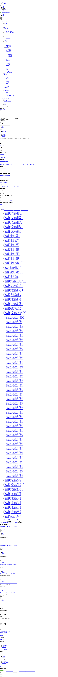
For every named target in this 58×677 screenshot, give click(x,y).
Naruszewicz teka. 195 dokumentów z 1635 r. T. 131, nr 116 (14, 413)
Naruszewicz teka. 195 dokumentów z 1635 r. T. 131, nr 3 (14, 320)
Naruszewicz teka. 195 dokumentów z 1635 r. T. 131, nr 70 (14, 375)
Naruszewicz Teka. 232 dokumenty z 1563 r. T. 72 (11, 268)
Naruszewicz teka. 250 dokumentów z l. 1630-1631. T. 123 (12, 309)
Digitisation (7, 94)
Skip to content (4, 2)
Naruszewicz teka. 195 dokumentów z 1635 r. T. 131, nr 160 (14, 449)
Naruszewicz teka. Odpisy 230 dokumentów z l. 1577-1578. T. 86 (13, 279)
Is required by (8, 85)
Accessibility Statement (7, 101)
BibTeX (3, 127)
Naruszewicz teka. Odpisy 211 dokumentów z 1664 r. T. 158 (12, 499)
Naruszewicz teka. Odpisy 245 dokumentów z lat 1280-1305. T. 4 (13, 212)
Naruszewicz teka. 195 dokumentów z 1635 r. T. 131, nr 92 (14, 393)
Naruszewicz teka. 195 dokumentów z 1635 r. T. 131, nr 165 (14, 452)
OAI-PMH (1, 207)
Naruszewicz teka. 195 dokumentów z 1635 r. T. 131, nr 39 (14, 350)
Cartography (6, 26)
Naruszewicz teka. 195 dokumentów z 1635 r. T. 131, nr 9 (14, 325)
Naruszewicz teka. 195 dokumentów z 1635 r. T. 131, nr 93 (14, 394)
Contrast (4, 8)
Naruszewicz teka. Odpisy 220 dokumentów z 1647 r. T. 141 (12, 485)
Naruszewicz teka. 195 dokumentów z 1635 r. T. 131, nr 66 (14, 372)
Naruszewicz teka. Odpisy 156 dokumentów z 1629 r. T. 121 (12, 307)
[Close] (0, 110)
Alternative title (8, 38)
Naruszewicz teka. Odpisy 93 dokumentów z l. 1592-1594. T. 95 (13, 287)
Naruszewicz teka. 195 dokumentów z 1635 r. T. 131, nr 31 (14, 343)
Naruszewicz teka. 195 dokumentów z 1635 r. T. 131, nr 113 (14, 410)
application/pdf (2, 157)
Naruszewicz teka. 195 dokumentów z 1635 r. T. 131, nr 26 (14, 339)
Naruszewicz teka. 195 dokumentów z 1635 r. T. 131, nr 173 (14, 459)
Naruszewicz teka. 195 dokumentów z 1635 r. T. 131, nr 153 (14, 443)
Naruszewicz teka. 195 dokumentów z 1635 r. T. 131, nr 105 (14, 404)
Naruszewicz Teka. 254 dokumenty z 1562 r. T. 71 (11, 267)
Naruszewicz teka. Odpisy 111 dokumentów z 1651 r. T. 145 (12, 488)
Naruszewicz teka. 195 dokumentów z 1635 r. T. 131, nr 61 (14, 368)
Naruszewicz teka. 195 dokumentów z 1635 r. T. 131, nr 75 (14, 379)
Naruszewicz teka (4, 209)
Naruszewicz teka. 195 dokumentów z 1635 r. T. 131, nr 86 (14, 388)
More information (10, 672)
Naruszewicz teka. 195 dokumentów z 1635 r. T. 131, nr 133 (14, 427)
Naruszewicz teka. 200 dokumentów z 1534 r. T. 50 (11, 250)
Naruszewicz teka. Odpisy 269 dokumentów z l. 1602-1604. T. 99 (13, 290)
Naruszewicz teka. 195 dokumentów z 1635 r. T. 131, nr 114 (14, 411)
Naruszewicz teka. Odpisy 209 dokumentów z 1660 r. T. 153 (12, 495)
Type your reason (16, 118)
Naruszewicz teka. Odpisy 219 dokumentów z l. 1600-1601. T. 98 (13, 289)
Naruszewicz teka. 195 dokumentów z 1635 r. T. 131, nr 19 (14, 333)
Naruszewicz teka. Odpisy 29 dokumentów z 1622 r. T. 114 (12, 302)
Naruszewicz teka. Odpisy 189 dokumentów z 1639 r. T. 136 (12, 481)
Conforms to (7, 86)
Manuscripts (5, 27)
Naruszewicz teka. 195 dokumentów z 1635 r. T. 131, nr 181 (14, 465)
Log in (1, 666)
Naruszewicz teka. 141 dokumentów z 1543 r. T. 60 (11, 258)
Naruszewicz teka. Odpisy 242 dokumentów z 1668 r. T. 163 (12, 503)
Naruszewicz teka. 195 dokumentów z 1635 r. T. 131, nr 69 (14, 374)
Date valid (7, 65)
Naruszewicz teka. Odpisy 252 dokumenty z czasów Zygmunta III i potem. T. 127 (16, 312)
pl (3, 6)
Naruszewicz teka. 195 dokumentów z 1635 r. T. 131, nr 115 (14, 412)
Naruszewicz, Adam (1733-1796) (5, 141)
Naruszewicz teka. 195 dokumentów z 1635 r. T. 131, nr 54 (14, 362)
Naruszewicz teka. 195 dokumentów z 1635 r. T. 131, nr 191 (14, 473)
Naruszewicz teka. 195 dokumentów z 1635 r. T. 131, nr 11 (14, 327)
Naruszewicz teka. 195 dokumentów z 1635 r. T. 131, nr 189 (14, 472)
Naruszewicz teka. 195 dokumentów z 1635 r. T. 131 (11, 315)
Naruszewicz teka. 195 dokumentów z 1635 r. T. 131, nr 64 (14, 370)
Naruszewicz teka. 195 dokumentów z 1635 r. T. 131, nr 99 (14, 399)
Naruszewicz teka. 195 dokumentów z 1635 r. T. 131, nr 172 (14, 458)
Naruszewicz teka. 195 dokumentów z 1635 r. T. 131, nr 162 (14, 450)
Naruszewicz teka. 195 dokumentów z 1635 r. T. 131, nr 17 (14, 332)
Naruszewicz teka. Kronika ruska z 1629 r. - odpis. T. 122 (12, 308)
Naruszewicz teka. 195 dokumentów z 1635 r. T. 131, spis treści (15, 318)
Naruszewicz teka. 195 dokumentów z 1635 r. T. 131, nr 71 (14, 376)
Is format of (7, 80)
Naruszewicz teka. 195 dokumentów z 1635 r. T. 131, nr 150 (14, 441)
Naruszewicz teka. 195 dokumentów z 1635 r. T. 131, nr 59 (14, 366)
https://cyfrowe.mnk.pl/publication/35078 (6, 200)
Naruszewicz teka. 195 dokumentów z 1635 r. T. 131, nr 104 (14, 403)
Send (4, 120)
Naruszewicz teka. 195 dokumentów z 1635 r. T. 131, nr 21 (14, 335)
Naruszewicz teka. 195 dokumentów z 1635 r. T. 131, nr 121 (14, 417)
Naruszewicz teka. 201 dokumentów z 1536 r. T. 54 (11, 253)
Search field (2, 108)
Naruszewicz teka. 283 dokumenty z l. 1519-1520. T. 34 (12, 237)
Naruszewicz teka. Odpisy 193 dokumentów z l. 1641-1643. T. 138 (13, 482)
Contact (7, 92)
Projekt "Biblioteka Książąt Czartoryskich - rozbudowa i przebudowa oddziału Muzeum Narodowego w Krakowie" (17, 164)
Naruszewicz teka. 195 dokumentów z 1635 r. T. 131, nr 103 (14, 402)
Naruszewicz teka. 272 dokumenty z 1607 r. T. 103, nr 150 (8, 583)
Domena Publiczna (3, 168)
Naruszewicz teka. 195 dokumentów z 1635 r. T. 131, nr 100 (14, 400)
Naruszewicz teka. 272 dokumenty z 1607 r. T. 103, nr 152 (8, 564)
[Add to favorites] (0, 531)
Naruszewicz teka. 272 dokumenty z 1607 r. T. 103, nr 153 (8, 554)
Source (5, 73)
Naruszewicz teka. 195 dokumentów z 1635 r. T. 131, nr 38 (14, 349)
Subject (6, 41)
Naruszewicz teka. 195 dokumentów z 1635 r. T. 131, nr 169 (14, 455)
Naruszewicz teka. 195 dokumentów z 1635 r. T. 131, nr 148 (14, 439)
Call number (7, 71)
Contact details (4, 663)
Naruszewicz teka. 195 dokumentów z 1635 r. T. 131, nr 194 (14, 476)
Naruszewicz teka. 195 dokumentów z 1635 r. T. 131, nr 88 (14, 390)
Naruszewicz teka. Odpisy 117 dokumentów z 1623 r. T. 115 (12, 303)
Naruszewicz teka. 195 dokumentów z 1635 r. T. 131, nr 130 (14, 424)
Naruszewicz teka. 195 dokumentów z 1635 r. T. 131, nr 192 (14, 474)
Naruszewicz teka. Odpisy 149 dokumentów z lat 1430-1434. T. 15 (13, 221)
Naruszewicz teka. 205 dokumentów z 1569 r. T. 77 (11, 272)
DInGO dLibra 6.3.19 (9, 671)
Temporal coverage (8, 46)
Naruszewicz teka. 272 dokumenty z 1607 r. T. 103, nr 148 (8, 526)
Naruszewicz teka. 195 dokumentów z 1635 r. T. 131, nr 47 (14, 356)
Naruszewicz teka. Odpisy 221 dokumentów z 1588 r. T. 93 (12, 285)
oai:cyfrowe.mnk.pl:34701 (4, 161)
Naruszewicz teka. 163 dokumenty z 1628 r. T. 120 (11, 306)
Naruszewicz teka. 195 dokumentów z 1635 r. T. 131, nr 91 (14, 392)
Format (6, 66)
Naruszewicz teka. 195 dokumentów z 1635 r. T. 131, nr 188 (14, 471)
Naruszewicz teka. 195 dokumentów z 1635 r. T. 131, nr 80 (14, 383)
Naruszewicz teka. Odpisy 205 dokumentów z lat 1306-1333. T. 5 (13, 213)
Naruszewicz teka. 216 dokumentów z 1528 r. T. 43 (11, 244)
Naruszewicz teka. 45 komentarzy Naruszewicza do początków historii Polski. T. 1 (16, 210)
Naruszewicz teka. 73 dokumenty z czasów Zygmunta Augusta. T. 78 (14, 273)
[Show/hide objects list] (4, 28)
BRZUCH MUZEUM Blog (4, 632)
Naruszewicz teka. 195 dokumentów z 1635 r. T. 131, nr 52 (14, 360)
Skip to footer (4, 3)
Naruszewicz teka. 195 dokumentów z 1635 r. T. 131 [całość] (14, 317)
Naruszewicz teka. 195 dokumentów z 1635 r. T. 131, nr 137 (14, 430)
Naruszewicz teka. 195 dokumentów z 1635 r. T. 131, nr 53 (14, 361)
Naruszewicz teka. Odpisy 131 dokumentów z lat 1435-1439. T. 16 (13, 222)
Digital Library (4, 185)
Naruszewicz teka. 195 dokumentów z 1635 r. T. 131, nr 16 (14, 331)
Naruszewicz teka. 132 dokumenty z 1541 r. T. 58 (11, 256)
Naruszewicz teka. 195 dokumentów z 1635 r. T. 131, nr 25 (14, 338)
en (2, 6)
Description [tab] (3, 134)
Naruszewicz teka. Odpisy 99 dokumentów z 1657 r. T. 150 (12, 492)
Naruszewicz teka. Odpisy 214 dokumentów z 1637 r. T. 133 (12, 478)
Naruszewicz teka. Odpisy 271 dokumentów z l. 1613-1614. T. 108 (13, 297)
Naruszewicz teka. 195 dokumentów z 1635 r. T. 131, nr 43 (14, 353)
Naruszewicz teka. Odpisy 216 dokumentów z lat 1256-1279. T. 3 (13, 211)
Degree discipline (10, 55)
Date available (8, 64)
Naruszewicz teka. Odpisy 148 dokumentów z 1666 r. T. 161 (12, 501)
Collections (4, 21)
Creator (5, 39)
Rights (6, 87)
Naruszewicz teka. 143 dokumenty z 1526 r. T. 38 (11, 240)
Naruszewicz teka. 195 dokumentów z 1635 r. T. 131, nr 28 (14, 341)
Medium (7, 69)
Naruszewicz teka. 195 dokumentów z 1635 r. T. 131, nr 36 (14, 347)
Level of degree (10, 54)
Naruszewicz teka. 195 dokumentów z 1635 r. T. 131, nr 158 (14, 447)
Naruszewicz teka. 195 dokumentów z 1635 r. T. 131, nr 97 (14, 397)
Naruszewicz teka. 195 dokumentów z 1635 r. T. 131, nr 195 (14, 477)
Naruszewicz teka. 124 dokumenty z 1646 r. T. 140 (11, 484)
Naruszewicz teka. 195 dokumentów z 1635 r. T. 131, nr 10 (14, 326)
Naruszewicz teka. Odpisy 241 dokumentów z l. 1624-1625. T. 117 (13, 304)
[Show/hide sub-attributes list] (4, 47)
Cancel (2, 120)
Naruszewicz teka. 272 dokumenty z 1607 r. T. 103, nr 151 (8, 573)
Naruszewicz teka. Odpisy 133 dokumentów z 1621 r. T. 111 (12, 300)
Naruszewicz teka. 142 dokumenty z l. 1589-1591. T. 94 (12, 286)
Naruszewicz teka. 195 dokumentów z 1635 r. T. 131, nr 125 (14, 420)
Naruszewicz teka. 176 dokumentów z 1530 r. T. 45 (11, 246)
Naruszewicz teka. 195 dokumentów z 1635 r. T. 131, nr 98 (14, 398)
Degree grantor (10, 56)
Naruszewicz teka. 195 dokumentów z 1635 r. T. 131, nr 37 (14, 348)
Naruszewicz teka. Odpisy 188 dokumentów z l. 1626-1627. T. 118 (13, 305)
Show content (4, 131)
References (7, 81)
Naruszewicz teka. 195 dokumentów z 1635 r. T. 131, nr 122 (14, 418)
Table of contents (8, 49)
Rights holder (7, 90)
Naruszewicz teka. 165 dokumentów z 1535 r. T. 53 (11, 252)
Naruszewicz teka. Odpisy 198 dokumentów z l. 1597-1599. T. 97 (13, 288)
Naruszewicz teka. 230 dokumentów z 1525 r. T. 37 (11, 239)
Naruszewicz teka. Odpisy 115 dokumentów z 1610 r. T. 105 (12, 295)
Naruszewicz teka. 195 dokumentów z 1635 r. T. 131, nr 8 (14, 324)
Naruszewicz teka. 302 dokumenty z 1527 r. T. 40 (11, 242)
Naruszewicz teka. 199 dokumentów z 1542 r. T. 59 (11, 257)
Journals (3, 644)
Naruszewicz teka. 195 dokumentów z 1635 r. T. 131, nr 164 (14, 451)
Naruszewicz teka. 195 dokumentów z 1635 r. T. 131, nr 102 (14, 401)
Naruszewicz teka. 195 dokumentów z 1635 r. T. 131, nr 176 (14, 461)
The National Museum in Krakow (5, 631)
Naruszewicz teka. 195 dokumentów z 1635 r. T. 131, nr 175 (14, 460)
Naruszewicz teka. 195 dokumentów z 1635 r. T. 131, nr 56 (14, 364)
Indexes (3, 34)
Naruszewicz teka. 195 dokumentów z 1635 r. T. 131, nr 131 (14, 425)
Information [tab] (4, 135)
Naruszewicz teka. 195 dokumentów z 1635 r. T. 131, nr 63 (14, 369)
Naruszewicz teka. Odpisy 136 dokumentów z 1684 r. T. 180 (12, 514)
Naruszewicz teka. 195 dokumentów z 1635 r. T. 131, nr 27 (14, 340)
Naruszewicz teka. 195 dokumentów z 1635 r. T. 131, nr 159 (14, 448)
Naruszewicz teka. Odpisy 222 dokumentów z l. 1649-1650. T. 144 (13, 487)
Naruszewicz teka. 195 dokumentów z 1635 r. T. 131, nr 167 (14, 454)
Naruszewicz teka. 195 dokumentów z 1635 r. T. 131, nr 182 (14, 466)
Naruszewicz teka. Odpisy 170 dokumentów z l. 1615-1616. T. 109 (13, 298)
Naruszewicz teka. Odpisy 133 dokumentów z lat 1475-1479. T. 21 (13, 226)
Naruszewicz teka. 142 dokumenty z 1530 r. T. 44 (11, 245)
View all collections (5, 649)
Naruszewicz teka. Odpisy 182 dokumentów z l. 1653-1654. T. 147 (13, 490)
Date (5, 57)
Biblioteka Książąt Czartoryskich (5, 175)
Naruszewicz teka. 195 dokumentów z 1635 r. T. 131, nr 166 (14, 453)
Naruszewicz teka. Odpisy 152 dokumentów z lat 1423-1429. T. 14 (13, 220)
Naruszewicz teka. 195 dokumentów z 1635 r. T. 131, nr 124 (14, 419)
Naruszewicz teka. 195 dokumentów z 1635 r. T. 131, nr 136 (14, 429)
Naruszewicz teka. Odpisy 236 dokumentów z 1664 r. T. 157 (12, 498)
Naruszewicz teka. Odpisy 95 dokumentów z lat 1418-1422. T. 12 (13, 219)
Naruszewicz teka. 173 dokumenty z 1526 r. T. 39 (11, 241)
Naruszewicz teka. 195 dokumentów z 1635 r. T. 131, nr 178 (14, 463)
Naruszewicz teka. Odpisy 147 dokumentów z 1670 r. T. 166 (12, 505)
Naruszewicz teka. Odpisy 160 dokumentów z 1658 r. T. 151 (12, 493)
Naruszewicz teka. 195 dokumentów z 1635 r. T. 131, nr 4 (14, 321)
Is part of (7, 77)
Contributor (5, 40)
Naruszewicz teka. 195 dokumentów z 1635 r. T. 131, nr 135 (14, 428)
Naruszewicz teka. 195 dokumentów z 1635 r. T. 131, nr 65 (14, 371)
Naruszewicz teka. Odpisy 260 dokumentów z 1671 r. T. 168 (12, 507)
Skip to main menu (5, 1)
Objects (5, 104)
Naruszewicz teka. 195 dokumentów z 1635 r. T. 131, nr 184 (14, 468)
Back (1, 19)
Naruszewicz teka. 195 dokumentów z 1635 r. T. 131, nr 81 (14, 384)
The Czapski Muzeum (9, 31)
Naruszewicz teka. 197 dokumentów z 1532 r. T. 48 (11, 248)
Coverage (6, 43)
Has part (7, 76)
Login (3, 10)
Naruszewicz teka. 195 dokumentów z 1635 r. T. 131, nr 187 (14, 470)
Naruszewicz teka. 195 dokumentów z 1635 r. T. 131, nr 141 (14, 433)
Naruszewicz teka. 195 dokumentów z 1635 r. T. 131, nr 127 (14, 422)
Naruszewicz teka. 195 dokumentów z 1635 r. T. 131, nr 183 (14, 467)
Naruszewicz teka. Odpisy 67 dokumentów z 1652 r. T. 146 (12, 489)
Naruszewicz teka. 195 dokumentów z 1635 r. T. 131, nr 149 (14, 440)
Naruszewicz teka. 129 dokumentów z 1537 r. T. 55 (11, 254)
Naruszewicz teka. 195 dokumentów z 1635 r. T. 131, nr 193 (14, 475)
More (1, 602)
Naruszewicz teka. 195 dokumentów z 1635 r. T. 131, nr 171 (14, 457)
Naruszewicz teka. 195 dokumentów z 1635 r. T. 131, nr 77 (14, 381)
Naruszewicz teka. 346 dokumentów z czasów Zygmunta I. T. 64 (13, 261)
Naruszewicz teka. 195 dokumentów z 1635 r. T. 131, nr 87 (14, 389)
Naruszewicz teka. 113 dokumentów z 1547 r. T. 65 (11, 262)
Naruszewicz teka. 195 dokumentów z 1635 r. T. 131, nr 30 (14, 342)
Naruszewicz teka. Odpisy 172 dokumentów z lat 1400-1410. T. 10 (13, 217)
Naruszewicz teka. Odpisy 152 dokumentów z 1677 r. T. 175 (12, 513)
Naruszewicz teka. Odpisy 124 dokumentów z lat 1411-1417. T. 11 (13, 218)
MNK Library (2, 633)
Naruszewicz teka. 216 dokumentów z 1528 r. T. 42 (11, 243)
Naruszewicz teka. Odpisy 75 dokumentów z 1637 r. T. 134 (12, 479)
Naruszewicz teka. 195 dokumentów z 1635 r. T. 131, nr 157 (14, 446)
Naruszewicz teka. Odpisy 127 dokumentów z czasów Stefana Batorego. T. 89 (15, 282)
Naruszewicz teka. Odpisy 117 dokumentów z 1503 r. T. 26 (12, 230)
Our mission (5, 100)
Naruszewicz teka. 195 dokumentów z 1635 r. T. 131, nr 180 (14, 464)
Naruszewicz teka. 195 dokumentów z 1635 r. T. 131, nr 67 (14, 373)
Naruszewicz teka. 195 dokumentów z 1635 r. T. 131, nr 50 (14, 359)
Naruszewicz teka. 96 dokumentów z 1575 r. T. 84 (11, 278)
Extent (7, 68)
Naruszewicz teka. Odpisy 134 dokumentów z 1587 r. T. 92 (12, 284)
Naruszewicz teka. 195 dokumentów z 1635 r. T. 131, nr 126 (14, 421)
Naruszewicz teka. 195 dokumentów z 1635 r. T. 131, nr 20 (14, 334)
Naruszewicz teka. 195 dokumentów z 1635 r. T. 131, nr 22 (14, 336)
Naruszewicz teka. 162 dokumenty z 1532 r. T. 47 (11, 247)
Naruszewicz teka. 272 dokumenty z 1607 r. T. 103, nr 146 (8, 545)
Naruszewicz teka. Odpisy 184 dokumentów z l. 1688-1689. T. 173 (13, 511)
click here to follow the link (4, 178)
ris (2, 126)
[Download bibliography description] (0, 560)
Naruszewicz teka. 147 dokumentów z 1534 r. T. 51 (11, 251)
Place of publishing (8, 50)
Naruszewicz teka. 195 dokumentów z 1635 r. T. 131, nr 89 (14, 391)
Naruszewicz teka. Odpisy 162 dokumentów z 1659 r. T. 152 (12, 494)
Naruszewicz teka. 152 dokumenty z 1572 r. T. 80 (11, 274)
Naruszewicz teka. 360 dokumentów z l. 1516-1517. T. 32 (12, 235)
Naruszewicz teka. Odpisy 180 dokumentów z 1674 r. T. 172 (12, 510)
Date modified (8, 63)
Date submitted (8, 60)
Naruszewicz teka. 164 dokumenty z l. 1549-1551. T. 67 (12, 264)
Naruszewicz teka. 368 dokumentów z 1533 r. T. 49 (11, 249)
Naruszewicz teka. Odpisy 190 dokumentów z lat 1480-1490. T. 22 (13, 227)
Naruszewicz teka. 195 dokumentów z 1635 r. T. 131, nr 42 (14, 352)
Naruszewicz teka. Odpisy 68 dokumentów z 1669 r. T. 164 (12, 504)
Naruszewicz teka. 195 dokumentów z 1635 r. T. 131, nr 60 (14, 367)
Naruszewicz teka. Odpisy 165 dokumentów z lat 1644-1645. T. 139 (14, 483)
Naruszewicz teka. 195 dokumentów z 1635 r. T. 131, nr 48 (14, 357)
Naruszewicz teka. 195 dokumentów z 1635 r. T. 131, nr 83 (14, 386)
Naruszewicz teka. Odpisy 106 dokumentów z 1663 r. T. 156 (12, 497)
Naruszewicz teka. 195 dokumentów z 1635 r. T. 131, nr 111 (14, 409)
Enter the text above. (7, 119)
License (7, 89)
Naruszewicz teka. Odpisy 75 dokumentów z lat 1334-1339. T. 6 (13, 214)
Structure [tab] (3, 136)
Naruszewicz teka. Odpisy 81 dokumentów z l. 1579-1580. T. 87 (13, 280)
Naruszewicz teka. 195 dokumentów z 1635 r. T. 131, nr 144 (14, 436)
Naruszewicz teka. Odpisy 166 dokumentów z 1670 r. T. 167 (12, 506)
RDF (1, 204)
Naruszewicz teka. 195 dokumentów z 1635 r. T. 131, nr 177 (14, 462)
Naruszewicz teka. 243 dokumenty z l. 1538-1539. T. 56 (12, 255)
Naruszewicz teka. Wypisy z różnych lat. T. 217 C (11, 519)
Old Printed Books (6, 23)
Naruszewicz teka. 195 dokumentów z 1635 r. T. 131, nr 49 (14, 358)
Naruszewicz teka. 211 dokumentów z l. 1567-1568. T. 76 (12, 271)
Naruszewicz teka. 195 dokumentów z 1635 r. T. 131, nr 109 (14, 407)
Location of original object (10, 95)
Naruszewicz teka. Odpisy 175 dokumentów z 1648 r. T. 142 (12, 486)
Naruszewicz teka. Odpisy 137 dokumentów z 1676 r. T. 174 (12, 512)
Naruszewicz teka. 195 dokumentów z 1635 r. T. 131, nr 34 (14, 346)
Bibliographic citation (9, 72)
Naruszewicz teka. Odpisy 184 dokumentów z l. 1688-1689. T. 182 (13, 515)
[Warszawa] (2, 154)
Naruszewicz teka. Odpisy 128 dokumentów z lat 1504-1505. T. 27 (13, 231)
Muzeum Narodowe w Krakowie (5, 171)
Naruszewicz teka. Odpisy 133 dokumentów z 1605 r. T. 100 (12, 291)
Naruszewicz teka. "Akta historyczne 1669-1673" (11, 517)
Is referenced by (8, 82)
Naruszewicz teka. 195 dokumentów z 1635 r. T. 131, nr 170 (14, 456)
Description (6, 47)
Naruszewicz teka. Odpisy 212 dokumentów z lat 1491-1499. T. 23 (13, 228)
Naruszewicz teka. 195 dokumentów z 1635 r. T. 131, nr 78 (14, 382)
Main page (2, 639)
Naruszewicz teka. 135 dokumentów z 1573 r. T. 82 (11, 276)
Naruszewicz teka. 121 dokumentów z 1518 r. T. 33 (11, 236)
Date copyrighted (8, 62)
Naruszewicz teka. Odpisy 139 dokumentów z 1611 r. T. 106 (12, 296)
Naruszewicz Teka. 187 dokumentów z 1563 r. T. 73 (11, 269)
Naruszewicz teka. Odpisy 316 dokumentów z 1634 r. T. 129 (12, 314)
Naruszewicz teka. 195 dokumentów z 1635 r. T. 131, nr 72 (14, 377)
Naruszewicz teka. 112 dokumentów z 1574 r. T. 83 (11, 277)
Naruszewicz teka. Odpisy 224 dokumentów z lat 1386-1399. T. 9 (13, 216)
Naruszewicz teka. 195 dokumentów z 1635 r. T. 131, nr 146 (14, 437)
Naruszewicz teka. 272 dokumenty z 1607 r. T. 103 (11, 293)
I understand (14, 672)
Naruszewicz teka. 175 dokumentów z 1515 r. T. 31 (11, 234)
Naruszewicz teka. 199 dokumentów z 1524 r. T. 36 (11, 238)
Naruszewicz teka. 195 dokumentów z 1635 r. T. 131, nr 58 (14, 365)
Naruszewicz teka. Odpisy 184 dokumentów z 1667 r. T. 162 (12, 502)
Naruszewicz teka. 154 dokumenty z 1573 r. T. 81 (11, 275)
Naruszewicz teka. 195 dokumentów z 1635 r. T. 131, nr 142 (14, 434)
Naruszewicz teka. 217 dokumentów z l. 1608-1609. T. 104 (12, 294)
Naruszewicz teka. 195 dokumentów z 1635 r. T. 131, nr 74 (14, 378)
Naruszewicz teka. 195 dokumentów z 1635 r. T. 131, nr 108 (14, 406)
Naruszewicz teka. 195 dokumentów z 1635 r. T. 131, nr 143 (14, 435)
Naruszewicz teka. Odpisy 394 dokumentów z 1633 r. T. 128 (12, 313)
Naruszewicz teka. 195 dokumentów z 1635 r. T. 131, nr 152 (14, 442)
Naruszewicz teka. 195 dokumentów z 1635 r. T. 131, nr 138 (14, 431)
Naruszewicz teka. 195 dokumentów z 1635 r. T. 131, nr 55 (14, 363)
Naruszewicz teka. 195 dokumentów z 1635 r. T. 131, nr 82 (14, 385)
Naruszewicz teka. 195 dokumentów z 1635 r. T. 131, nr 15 (14, 330)
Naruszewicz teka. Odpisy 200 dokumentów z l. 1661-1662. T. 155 (13, 496)
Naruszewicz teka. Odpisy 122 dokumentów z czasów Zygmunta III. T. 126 (15, 311)
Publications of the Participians (9, 32)
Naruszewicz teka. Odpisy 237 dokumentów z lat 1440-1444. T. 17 (13, 223)
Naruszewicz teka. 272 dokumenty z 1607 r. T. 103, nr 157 (8, 592)
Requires (7, 84)
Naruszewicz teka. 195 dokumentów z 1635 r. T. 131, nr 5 (14, 322)
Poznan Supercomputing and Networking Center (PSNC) (27, 671)
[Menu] (0, 5)
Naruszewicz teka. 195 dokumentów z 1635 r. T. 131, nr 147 (14, 438)
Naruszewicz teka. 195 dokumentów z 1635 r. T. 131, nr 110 (14, 408)
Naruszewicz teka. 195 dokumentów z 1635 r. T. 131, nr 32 (14, 344)
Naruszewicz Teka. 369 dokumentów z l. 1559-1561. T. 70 (12, 266)
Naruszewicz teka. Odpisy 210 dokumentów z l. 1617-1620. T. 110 (13, 299)
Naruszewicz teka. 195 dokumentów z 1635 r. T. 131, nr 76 (14, 380)
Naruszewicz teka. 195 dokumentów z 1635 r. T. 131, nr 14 (14, 329)
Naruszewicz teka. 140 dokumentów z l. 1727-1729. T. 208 (12, 516)
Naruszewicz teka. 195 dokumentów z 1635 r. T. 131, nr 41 (14, 351)
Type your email (2, 118)
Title (5, 36)
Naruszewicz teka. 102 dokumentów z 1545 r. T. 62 (11, 260)
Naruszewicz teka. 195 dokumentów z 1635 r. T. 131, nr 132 (14, 426)
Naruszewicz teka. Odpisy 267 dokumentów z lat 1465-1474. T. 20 (13, 225)
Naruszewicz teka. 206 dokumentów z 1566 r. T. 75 (11, 270)
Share (5, 9)
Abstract (7, 48)
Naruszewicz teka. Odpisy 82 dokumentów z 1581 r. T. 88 (12, 281)
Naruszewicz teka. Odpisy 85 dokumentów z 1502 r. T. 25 (12, 229)
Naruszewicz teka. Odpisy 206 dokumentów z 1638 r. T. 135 (12, 480)
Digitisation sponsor (9, 51)
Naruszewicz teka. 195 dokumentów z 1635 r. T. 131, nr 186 (14, 469)
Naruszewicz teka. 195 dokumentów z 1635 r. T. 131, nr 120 (14, 416)
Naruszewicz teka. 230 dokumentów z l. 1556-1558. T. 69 (12, 265)
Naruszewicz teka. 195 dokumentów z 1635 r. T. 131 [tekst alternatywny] (16, 316)
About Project (4, 98)
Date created (7, 59)
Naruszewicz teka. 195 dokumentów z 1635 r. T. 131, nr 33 (14, 345)
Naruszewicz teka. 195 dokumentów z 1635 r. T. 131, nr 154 (14, 444)
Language (5, 74)
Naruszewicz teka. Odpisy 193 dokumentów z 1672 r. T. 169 (12, 508)
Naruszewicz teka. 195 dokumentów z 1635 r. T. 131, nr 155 (14, 445)
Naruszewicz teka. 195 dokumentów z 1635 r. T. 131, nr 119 (14, 415)
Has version (7, 78)
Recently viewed (5, 102)
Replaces (7, 83)
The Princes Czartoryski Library (15, 186)
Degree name (9, 53)
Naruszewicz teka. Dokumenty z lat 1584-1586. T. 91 (11, 283)
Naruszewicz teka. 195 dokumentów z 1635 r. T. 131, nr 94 (14, 395)
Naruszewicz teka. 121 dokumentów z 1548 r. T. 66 (11, 263)
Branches (6, 28)
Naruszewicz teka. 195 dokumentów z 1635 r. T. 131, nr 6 (14, 323)
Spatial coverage (8, 45)
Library (7, 30)
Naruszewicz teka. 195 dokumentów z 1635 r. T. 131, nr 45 (14, 355)
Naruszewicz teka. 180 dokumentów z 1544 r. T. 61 (11, 259)
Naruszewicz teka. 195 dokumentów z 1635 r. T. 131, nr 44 (14, 354)
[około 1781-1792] (3, 145)
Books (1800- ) (6, 24)
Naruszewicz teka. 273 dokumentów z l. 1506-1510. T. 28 (12, 232)
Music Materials (6, 25)
